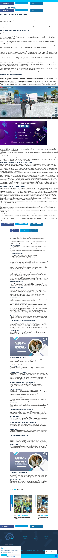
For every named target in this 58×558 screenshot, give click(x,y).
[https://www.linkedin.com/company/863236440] (12, 501)
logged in (15, 489)
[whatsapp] (9, 544)
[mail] (11, 544)
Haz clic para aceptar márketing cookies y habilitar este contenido (29, 102)
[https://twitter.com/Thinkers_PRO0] (11, 499)
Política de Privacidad (12, 556)
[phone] (12, 544)
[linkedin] (7, 544)
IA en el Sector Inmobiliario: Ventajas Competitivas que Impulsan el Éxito (45, 518)
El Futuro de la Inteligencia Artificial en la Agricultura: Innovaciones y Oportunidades (22, 518)
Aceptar (4, 554)
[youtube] (6, 544)
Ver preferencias (17, 554)
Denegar (11, 554)
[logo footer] (9, 533)
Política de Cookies (8, 556)
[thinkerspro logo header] (10, 7)
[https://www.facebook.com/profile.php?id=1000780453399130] (10, 503)
